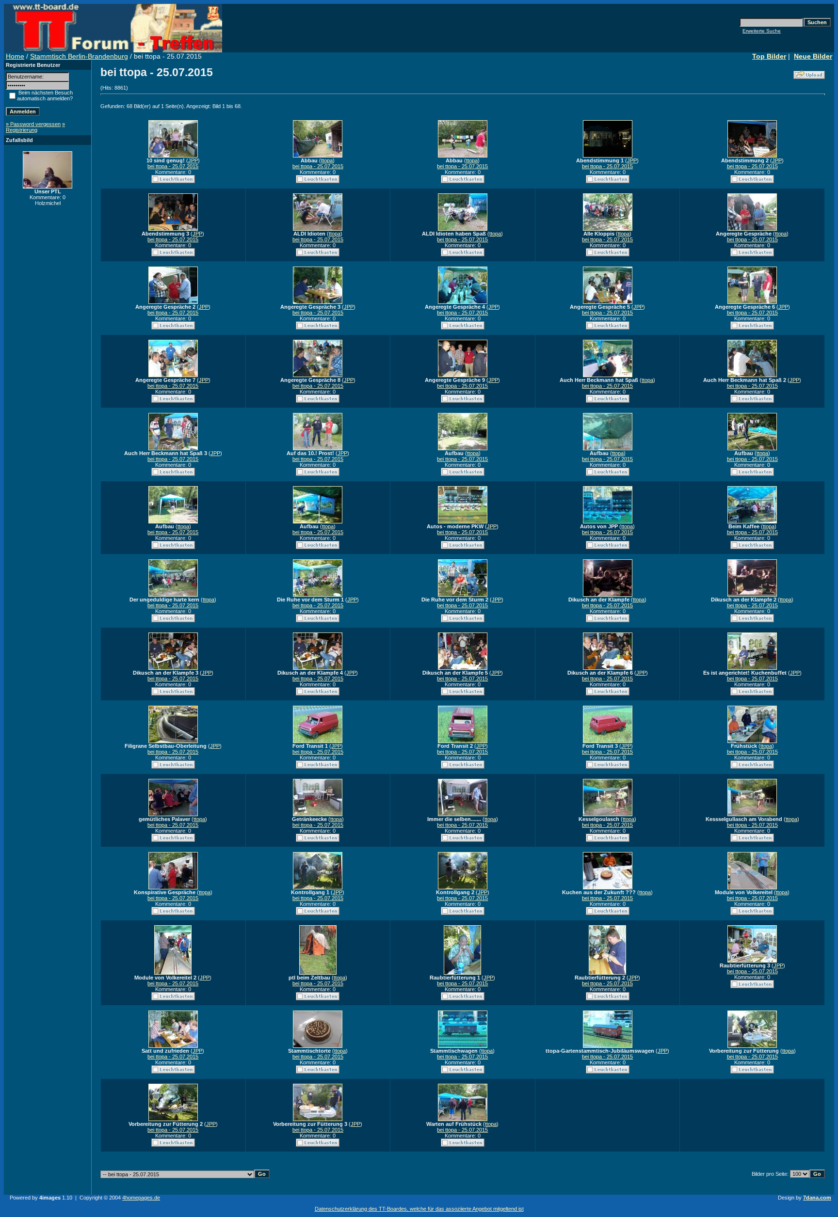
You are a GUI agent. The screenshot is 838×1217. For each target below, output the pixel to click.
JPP (193, 160)
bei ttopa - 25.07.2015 (172, 166)
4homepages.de (141, 1198)
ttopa (327, 160)
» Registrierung (35, 127)
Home (15, 56)
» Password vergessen (33, 124)
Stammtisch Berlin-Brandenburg (79, 56)
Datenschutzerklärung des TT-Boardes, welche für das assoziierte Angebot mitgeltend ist (419, 1209)
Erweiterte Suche (761, 30)
